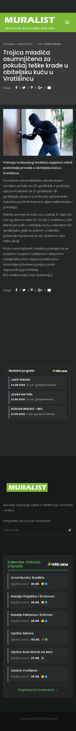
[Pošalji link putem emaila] (49, 87)
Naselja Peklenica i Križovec (32, 615)
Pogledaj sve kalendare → (38, 690)
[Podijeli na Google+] (40, 87)
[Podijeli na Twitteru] (24, 87)
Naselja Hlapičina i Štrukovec (33, 596)
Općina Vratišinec (24, 670)
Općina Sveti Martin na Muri (31, 652)
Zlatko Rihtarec (52, 44)
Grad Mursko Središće (27, 577)
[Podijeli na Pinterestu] (32, 87)
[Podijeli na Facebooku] (16, 87)
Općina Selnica (22, 633)
